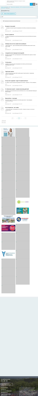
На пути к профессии (9, 34)
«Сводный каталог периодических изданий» (14, 53)
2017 (2, 16)
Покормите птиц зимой (10, 26)
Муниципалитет (4, 392)
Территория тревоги (9, 71)
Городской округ (4, 387)
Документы (3, 389)
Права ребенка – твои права (11, 98)
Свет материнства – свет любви (12, 107)
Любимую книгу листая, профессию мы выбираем (15, 43)
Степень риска (8, 62)
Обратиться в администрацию (7, 384)
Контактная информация (6, 390)
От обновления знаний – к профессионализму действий (17, 89)
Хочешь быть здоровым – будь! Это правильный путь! (16, 80)
